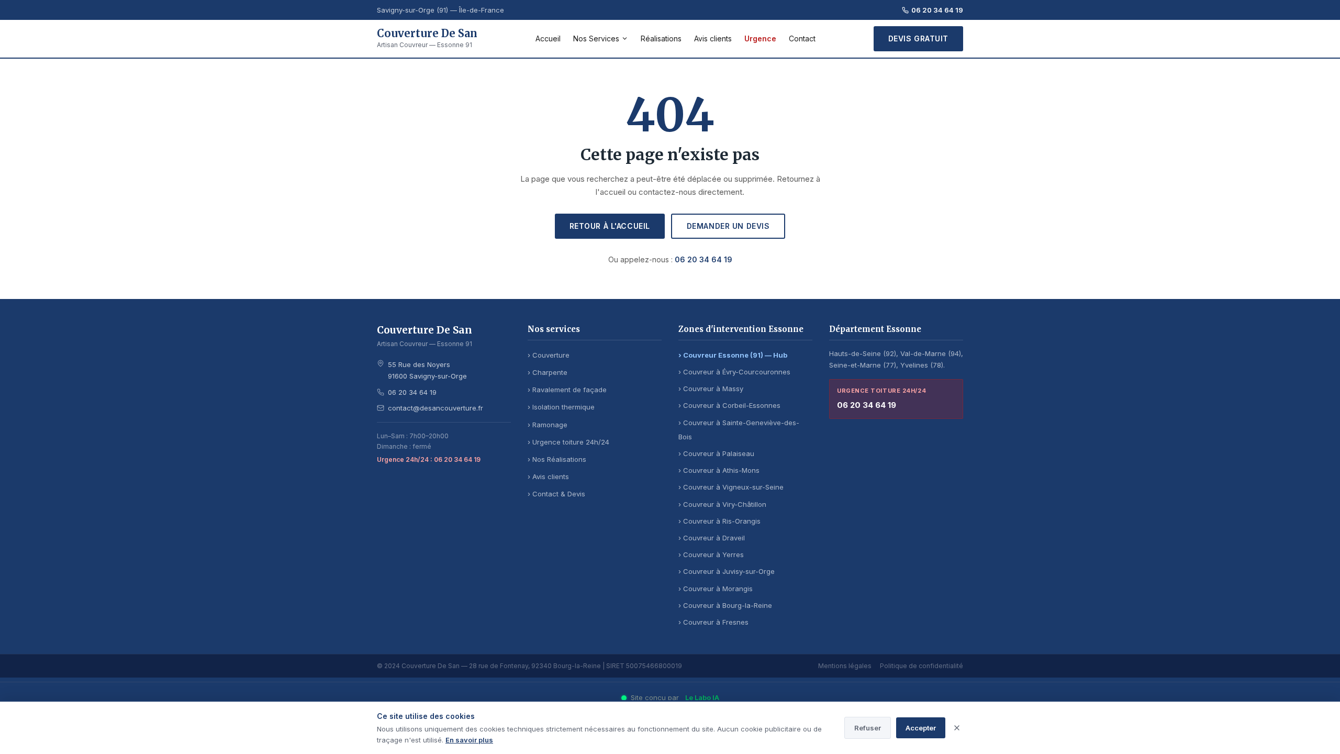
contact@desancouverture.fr (435, 408)
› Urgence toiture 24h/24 (568, 442)
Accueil (548, 38)
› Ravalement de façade (567, 389)
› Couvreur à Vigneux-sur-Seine (731, 487)
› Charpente (547, 372)
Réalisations (661, 38)
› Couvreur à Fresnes (713, 622)
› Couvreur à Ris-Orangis (719, 521)
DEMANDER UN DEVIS (728, 225)
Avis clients (713, 38)
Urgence (760, 38)
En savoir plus (469, 740)
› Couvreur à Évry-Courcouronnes (734, 372)
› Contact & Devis (556, 494)
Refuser (867, 728)
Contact (802, 38)
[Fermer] (957, 728)
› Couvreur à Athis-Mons (719, 470)
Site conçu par (675, 697)
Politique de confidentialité (921, 666)
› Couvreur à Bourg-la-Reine (725, 605)
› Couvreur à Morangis (715, 588)
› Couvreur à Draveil (711, 538)
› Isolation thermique (561, 407)
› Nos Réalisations (557, 459)
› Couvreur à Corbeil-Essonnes (729, 405)
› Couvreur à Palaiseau (716, 453)
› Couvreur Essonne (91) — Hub (732, 355)
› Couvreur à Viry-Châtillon (722, 504)
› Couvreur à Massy (710, 388)
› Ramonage (547, 424)
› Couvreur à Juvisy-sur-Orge (726, 571)
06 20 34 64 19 (937, 10)
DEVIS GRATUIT (918, 38)
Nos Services (596, 38)
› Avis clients (548, 476)
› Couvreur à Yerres (711, 554)
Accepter (921, 728)
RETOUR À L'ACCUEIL (610, 225)
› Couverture (549, 355)
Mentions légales (845, 666)
